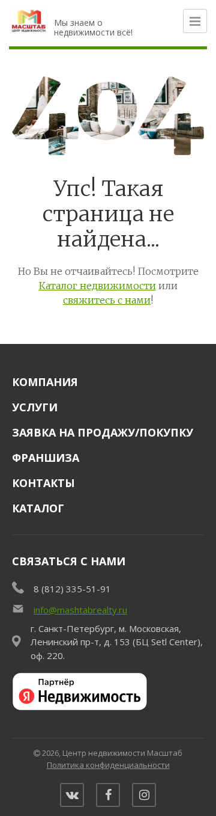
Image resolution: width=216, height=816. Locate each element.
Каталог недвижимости (97, 286)
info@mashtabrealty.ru (80, 610)
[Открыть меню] (195, 21)
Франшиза (45, 457)
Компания (45, 382)
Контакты (43, 483)
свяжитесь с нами (107, 300)
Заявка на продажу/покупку (102, 432)
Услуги (35, 407)
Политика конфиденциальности (108, 764)
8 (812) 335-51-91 (72, 589)
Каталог (38, 508)
